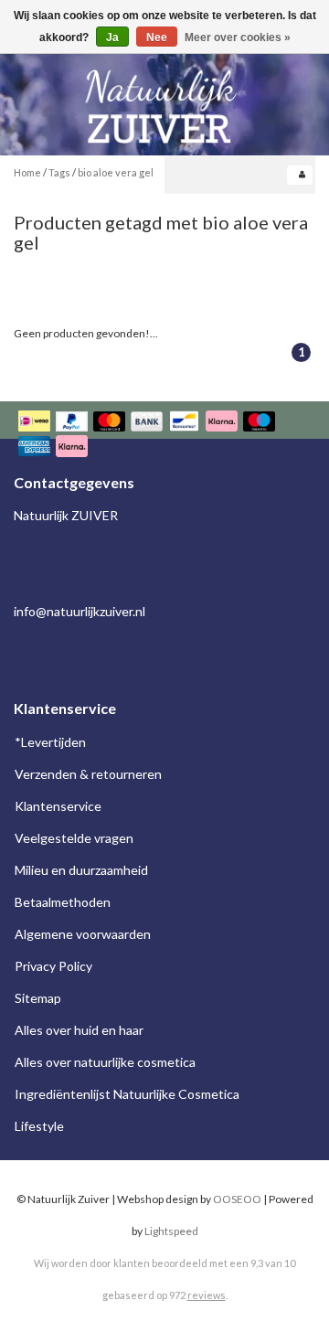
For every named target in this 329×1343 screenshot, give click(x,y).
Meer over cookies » (238, 37)
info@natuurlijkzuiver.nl (79, 611)
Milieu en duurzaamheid (81, 870)
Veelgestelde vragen (74, 838)
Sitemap (38, 998)
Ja (112, 37)
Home (27, 172)
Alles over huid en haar (79, 1030)
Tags (59, 172)
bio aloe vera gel (116, 172)
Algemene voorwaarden (83, 934)
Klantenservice (58, 806)
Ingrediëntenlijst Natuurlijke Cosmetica (127, 1094)
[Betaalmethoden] (164, 435)
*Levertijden (50, 742)
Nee (156, 37)
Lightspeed (171, 1231)
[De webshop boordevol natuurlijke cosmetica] (164, 99)
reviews (206, 1295)
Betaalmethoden (63, 902)
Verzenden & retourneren (88, 774)
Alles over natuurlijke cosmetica (105, 1062)
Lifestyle (39, 1126)
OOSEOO (237, 1199)
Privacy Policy (53, 966)
